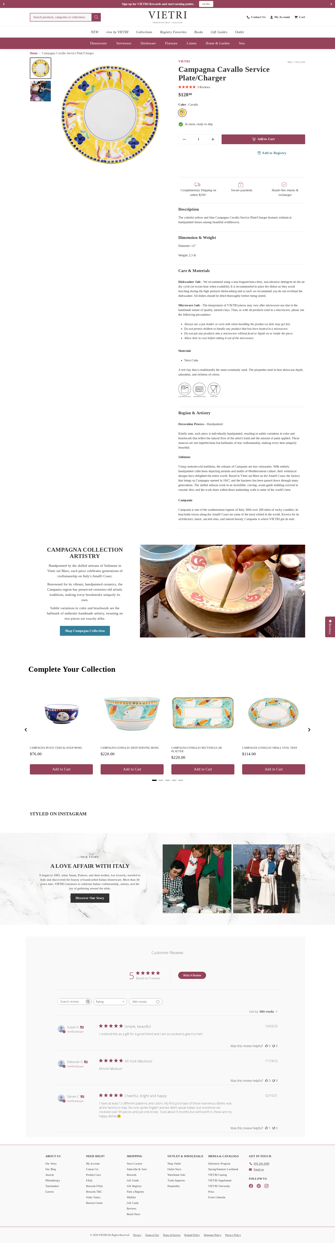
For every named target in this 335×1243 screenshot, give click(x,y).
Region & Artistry (194, 413)
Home (34, 53)
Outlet (239, 32)
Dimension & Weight (197, 237)
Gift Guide (133, 1180)
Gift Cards (133, 1203)
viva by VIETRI (117, 32)
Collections (144, 32)
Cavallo (182, 113)
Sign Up (208, 4)
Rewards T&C (94, 1191)
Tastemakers (52, 1186)
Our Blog (50, 1169)
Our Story (51, 1163)
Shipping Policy (212, 1235)
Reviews (131, 1208)
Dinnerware (98, 43)
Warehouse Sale (176, 1174)
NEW (94, 32)
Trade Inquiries (176, 1180)
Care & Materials (194, 270)
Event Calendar (216, 1197)
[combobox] (65, 17)
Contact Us (92, 1169)
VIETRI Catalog (217, 1174)
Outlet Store (174, 1169)
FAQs (89, 1180)
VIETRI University (219, 1186)
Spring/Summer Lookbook (223, 1169)
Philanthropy (52, 1180)
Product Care (93, 1174)
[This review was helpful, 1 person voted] (266, 1128)
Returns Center (94, 1203)
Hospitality (174, 1186)
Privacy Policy (233, 1235)
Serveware (123, 43)
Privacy (137, 1235)
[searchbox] (71, 1001)
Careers (49, 1191)
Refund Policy (192, 1235)
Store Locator (134, 1163)
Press (211, 1191)
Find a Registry (135, 1191)
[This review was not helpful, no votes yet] (273, 1046)
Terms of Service (171, 1235)
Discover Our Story (90, 898)
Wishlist (131, 1197)
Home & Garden (218, 43)
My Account (93, 1163)
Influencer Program (219, 1163)
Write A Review (192, 975)
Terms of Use (152, 1235)
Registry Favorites (173, 32)
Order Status (93, 1197)
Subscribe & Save (137, 1169)
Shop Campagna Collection (85, 630)
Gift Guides (219, 32)
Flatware (171, 43)
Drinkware (148, 43)
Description (188, 209)
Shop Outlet (174, 1163)
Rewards (131, 1174)
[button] (40, 68)
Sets (242, 43)
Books (198, 32)
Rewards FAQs (94, 1186)
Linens (191, 43)
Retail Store (133, 1214)
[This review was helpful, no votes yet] (266, 1046)
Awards (49, 1174)
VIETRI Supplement (220, 1180)
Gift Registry (134, 1186)
